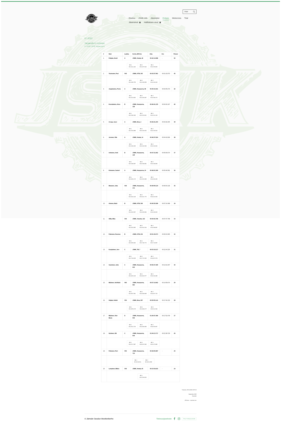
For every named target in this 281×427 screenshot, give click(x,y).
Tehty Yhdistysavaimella (189, 418)
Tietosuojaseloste (164, 419)
